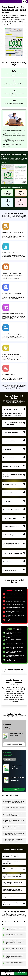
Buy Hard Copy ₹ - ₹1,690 (21, 973)
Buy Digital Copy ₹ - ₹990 (7, 973)
